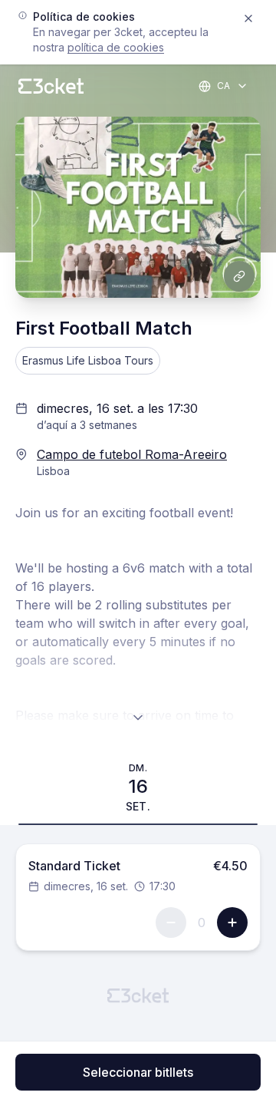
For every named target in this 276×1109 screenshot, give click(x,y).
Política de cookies (115, 47)
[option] (138, 787)
